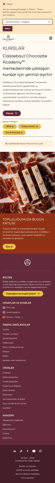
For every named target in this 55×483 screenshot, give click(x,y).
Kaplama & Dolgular (12, 386)
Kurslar (6, 433)
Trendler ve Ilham (10, 334)
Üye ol (9, 246)
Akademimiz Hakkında (13, 420)
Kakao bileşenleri (10, 377)
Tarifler (6, 329)
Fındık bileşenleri (10, 381)
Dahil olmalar (9, 390)
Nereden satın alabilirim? (14, 360)
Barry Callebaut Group (13, 347)
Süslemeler (8, 395)
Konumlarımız (9, 429)
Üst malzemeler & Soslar (14, 399)
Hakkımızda (8, 343)
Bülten (6, 356)
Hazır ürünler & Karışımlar (15, 403)
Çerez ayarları (27, 478)
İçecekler (7, 408)
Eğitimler (7, 424)
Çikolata (6, 373)
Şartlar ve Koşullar (27, 466)
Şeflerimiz (7, 438)
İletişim (6, 351)
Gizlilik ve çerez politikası (27, 470)
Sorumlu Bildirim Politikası (27, 474)
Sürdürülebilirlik (10, 338)
